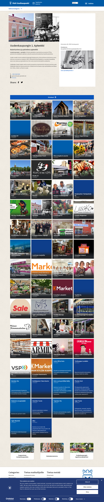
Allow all (87, 482)
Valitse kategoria (14, 9)
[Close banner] (101, 480)
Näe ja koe (11, 475)
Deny (87, 492)
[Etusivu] (19, 3)
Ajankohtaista (27, 478)
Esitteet (49, 478)
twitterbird (21, 82)
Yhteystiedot (50, 475)
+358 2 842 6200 (16, 74)
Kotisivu (14, 77)
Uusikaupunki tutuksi (29, 475)
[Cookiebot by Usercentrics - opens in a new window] (10, 499)
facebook (18, 82)
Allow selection (87, 487)
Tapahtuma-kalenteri (38, 3)
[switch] (44, 499)
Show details (79, 499)
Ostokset (51, 97)
